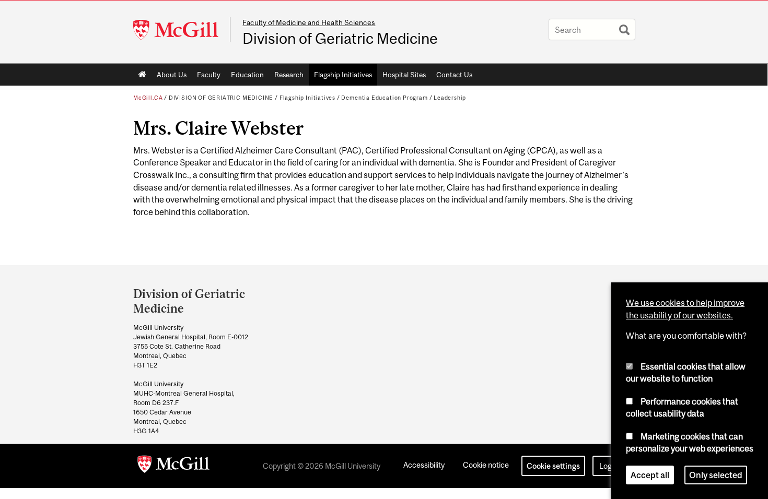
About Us (172, 74)
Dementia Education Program (384, 97)
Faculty (208, 74)
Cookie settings (553, 465)
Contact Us (454, 74)
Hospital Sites (404, 74)
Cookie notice (486, 464)
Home (142, 75)
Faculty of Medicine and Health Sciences (308, 22)
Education (247, 74)
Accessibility (424, 464)
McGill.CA (147, 97)
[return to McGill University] (173, 466)
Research (289, 74)
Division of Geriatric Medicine (340, 38)
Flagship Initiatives (343, 74)
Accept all (650, 475)
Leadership (450, 97)
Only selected (715, 475)
